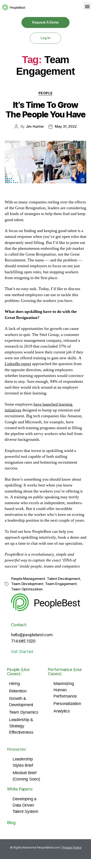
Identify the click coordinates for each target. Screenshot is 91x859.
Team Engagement (61, 584)
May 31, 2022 (66, 126)
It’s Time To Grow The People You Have (46, 110)
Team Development (27, 584)
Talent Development (63, 578)
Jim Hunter (35, 126)
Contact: (19, 624)
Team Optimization (27, 589)
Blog (11, 822)
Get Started (22, 651)
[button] (87, 6)
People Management (28, 578)
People (45, 93)
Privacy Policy (71, 847)
